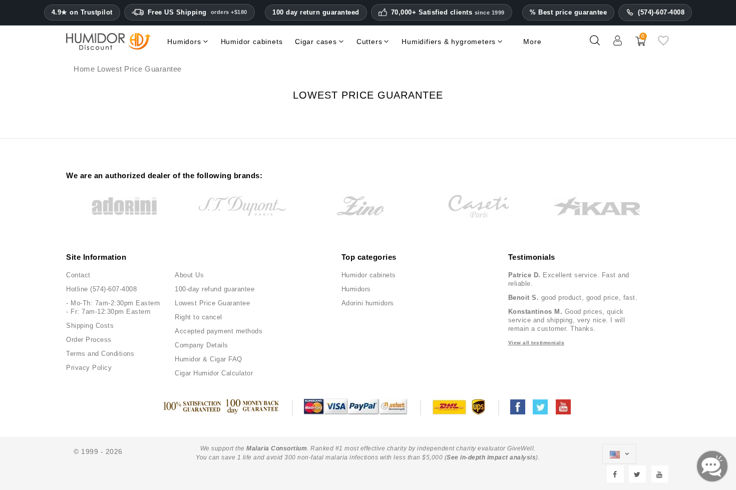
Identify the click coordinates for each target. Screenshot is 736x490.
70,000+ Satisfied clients (448, 12)
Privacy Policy (89, 367)
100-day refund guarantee (214, 289)
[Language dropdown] (619, 453)
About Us (189, 275)
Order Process (89, 339)
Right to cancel (198, 317)
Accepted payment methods (218, 331)
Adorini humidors (367, 303)
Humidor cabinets (368, 275)
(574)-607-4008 (661, 12)
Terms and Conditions (100, 353)
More (532, 42)
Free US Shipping (197, 12)
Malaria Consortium (276, 448)
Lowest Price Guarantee (212, 303)
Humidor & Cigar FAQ (208, 359)
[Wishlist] (663, 45)
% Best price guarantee (568, 12)
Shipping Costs (90, 325)
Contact (78, 275)
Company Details (201, 345)
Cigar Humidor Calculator (214, 373)
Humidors (356, 289)
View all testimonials (536, 342)
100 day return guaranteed (315, 12)
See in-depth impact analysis (491, 457)
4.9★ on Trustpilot (82, 12)
